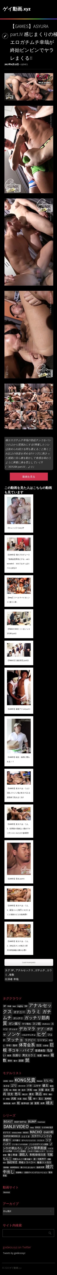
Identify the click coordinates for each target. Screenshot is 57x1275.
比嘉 (19, 1099)
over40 (48, 1132)
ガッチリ (18, 1018)
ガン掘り (15, 1023)
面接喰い (19, 1172)
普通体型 (40, 1050)
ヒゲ (41, 1034)
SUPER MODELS (11, 1136)
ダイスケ (21, 1086)
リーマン (42, 1040)
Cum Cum (41, 1122)
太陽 (41, 1089)
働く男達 (12, 1154)
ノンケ (14, 1034)
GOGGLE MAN (16, 1133)
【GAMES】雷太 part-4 (15, 879)
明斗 (45, 1094)
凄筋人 (23, 1154)
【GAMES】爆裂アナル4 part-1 (18, 709)
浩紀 (25, 1099)
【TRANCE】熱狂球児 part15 (17, 660)
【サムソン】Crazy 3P (15, 528)
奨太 (47, 1089)
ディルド (13, 1029)
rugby (20, 1006)
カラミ (34, 1011)
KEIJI (11, 1081)
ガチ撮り (16, 1140)
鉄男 (42, 1103)
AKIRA (5, 1081)
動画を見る (28, 476)
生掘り (17, 1055)
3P (12, 970)
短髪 (39, 1055)
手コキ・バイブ (21, 1050)
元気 (5, 1089)
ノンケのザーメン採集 (38, 1144)
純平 (14, 1103)
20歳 (9, 1006)
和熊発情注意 (38, 1154)
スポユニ (46, 1024)
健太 (45, 1085)
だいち (48, 1080)
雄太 (49, 1103)
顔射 (21, 1060)
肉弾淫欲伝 (14, 1167)
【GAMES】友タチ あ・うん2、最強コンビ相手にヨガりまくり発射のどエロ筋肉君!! (18, 910)
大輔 (35, 1090)
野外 (10, 1060)
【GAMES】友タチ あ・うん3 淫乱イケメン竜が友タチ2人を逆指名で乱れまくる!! (18, 792)
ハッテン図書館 (20, 1151)
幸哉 (16, 979)
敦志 (38, 1094)
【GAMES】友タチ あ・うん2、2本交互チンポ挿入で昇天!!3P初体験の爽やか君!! (17, 945)
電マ (15, 1061)
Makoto (39, 1081)
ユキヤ (37, 1085)
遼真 (36, 1103)
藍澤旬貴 (25, 1103)
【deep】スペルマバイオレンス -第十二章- (18, 599)
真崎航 (48, 1098)
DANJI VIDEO (16, 1126)
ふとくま (26, 1136)
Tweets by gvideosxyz (14, 1253)
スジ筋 (37, 1023)
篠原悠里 (6, 1103)
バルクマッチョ (28, 1035)
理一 (35, 1099)
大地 (29, 1089)
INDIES (25, 1132)
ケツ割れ (26, 1023)
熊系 (9, 1055)
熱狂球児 (12, 1162)
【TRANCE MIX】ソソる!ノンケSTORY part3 (18, 631)
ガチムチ (40, 970)
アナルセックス (24, 970)
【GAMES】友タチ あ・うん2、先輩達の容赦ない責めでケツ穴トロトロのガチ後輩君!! (18, 828)
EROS (37, 1127)
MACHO (36, 1131)
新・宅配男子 (40, 1159)
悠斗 (18, 1094)
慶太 (31, 1094)
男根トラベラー (27, 1162)
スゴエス (40, 1140)
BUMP (32, 1121)
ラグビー (30, 1040)
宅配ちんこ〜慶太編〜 (22, 1159)
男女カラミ (29, 1055)
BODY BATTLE (20, 1122)
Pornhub (6, 1192)
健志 (51, 1086)
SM (26, 1006)
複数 (11, 974)
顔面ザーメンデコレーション (36, 1172)
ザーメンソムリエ (29, 1140)
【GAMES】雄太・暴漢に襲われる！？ (18, 759)
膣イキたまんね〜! (28, 1167)
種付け (46, 1055)
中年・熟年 (11, 1045)
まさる (6, 1086)
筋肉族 (6, 1167)
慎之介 (25, 1094)
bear (14, 1006)
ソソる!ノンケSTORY (20, 1144)
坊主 (38, 1045)
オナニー (19, 1012)
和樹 (15, 1090)
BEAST (8, 1121)
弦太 (10, 1094)
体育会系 (27, 1044)
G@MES (24, 64)
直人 (41, 1098)
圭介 (23, 1090)
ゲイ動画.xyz (17, 9)
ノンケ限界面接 (35, 1148)
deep (32, 1128)
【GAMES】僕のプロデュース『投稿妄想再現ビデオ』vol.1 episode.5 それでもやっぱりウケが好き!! (18, 561)
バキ (29, 1085)
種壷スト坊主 (44, 1162)
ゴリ (14, 1085)
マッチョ (15, 1039)
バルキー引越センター (36, 1151)
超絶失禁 (40, 1167)
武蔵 (13, 1098)
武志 (8, 1099)
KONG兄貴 (25, 1080)
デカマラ (27, 1028)
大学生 (45, 1045)
